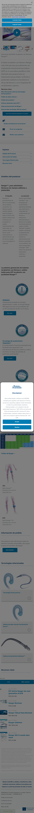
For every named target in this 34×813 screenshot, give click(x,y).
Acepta (17, 421)
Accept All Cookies (17, 24)
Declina (17, 427)
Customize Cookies (17, 20)
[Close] (32, 2)
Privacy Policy (15, 17)
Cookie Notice (22, 17)
